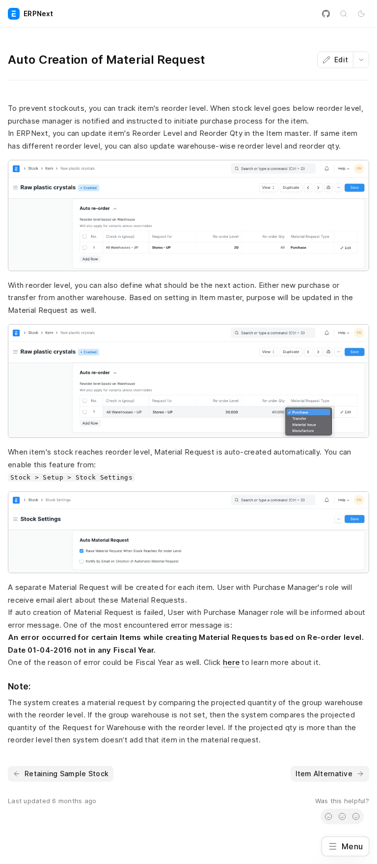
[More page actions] (361, 60)
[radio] (328, 816)
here (231, 662)
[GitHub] (326, 14)
